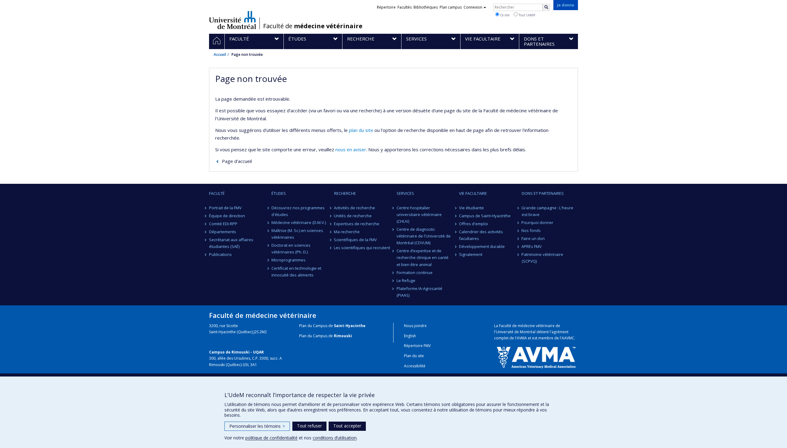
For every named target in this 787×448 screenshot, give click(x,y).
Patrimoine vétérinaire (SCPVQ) (543, 258)
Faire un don (533, 238)
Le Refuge (406, 280)
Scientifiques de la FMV (355, 239)
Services (405, 193)
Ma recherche (347, 231)
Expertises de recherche (357, 223)
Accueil (220, 54)
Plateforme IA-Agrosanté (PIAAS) (419, 292)
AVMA (522, 338)
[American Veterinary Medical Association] (536, 357)
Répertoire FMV (417, 345)
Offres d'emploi (473, 223)
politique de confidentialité (271, 438)
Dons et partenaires (543, 193)
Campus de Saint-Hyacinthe (485, 215)
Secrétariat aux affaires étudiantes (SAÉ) (231, 243)
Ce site (504, 15)
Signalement (470, 254)
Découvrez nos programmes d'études (298, 211)
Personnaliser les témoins (257, 426)
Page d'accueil (237, 161)
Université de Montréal (232, 20)
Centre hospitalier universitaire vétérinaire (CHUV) (419, 214)
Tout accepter (347, 426)
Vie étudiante (471, 207)
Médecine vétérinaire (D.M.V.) (298, 222)
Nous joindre (415, 325)
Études (278, 193)
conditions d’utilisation (335, 438)
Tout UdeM (526, 15)
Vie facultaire (473, 193)
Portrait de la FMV (225, 207)
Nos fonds (531, 230)
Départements (222, 231)
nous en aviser (350, 149)
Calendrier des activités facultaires (481, 235)
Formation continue (415, 272)
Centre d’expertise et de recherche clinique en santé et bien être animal (423, 257)
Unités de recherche (353, 215)
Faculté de (312, 26)
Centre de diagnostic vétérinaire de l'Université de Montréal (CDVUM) (424, 235)
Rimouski (343, 335)
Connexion (473, 7)
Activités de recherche (354, 207)
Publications (220, 254)
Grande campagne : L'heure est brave (548, 211)
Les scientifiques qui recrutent (362, 247)
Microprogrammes (288, 260)
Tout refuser (309, 426)
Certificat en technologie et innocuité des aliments (296, 271)
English (410, 335)
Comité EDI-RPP (223, 223)
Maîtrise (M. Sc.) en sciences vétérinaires (297, 234)
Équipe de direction (227, 215)
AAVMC (568, 338)
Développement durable (482, 246)
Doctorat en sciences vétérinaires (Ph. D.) (290, 248)
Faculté (217, 193)
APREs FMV (532, 246)
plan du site (361, 130)
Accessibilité (414, 366)
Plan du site (414, 355)
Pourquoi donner (538, 222)
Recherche (345, 193)
